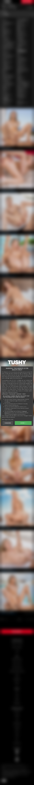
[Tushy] (17, 363)
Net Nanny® (12, 393)
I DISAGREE (8, 423)
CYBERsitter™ (5, 393)
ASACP (24, 393)
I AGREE (22, 423)
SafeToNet (18, 393)
